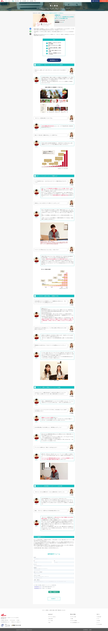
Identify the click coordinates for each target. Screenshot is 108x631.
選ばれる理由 (51, 618)
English (18, 620)
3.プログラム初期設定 (74, 620)
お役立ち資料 (99, 616)
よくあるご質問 (99, 624)
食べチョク (61, 22)
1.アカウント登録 (73, 616)
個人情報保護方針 (85, 629)
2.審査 (72, 618)
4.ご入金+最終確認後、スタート (75, 622)
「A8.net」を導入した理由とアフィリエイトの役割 (54, 51)
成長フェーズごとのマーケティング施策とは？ (54, 46)
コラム (98, 618)
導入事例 (98, 620)
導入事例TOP (53, 598)
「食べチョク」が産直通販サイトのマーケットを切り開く (54, 53)
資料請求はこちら (54, 60)
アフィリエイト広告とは (52, 616)
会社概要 (90, 629)
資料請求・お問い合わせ (5, 620)
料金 (49, 622)
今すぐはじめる (13, 620)
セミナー (98, 622)
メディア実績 (51, 620)
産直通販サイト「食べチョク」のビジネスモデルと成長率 (54, 43)
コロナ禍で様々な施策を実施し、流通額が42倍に (54, 48)
